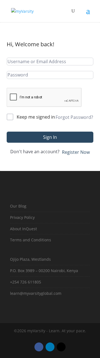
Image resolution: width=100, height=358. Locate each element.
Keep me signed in (36, 117)
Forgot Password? (74, 117)
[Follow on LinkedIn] (50, 346)
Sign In (50, 137)
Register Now (76, 152)
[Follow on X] (61, 346)
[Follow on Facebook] (38, 346)
